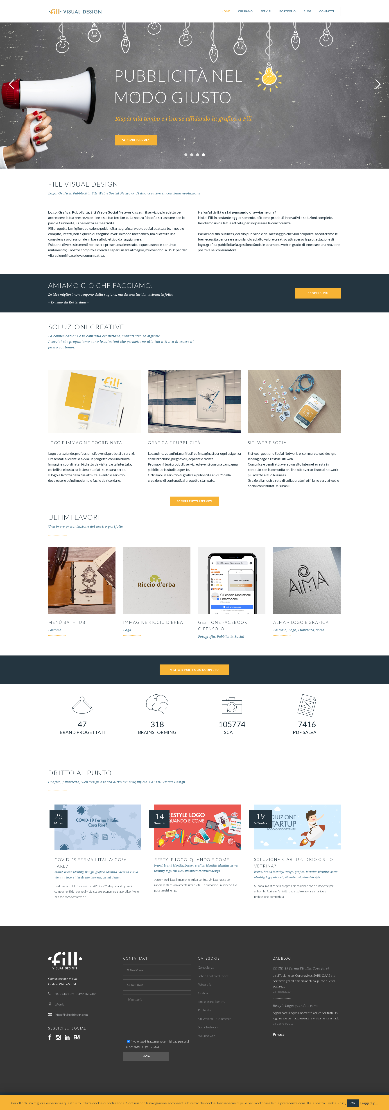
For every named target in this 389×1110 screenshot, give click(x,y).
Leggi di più (369, 1103)
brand (58, 872)
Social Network (208, 1027)
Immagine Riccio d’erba (153, 622)
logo (69, 877)
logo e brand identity (211, 1001)
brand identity (74, 872)
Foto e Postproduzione (213, 976)
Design (89, 872)
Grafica (203, 993)
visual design (111, 877)
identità (111, 872)
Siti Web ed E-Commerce (214, 1019)
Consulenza (206, 967)
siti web (78, 877)
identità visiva (128, 872)
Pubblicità (204, 1010)
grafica (100, 872)
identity (59, 877)
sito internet (93, 877)
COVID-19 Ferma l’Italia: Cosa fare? (301, 968)
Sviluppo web (206, 1036)
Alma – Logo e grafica (301, 622)
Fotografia (205, 984)
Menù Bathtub (67, 622)
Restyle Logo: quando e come (192, 859)
